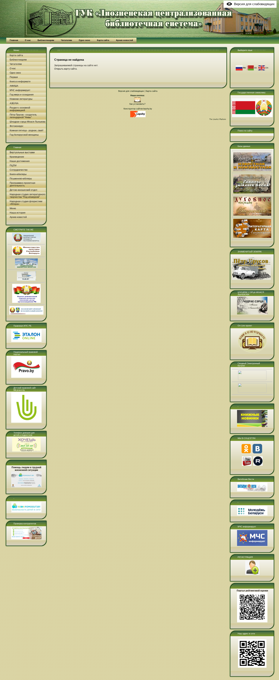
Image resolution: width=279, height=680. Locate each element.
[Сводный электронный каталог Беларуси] (252, 379)
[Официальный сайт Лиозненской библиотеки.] (137, 102)
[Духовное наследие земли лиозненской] (252, 215)
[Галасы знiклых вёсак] (252, 192)
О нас (13, 68)
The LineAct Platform (217, 119)
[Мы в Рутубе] (258, 465)
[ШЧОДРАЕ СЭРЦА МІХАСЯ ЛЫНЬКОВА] (252, 313)
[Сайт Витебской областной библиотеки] (26, 280)
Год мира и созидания (22, 94)
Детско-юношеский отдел (23, 190)
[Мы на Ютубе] (246, 465)
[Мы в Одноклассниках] (246, 452)
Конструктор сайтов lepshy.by (138, 109)
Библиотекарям (18, 59)
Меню (16, 50)
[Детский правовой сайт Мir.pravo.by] (26, 422)
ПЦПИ (13, 165)
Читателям (16, 64)
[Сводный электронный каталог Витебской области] (252, 392)
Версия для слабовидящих (131, 91)
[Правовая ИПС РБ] (26, 341)
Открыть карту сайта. (65, 69)
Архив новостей (18, 217)
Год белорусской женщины (24, 134)
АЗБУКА (14, 103)
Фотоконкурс (16, 126)
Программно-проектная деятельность (22, 184)
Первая (14, 77)
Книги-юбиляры (18, 174)
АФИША (14, 86)
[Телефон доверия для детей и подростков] (26, 450)
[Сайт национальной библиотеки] (26, 267)
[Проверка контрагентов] (26, 538)
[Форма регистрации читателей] (252, 574)
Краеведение (17, 156)
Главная (17, 147)
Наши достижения (20, 161)
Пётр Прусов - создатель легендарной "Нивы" (23, 116)
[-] (26, 511)
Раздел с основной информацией (20, 109)
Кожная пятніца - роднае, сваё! (26, 130)
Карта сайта (16, 55)
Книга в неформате (20, 81)
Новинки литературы (21, 99)
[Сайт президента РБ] (26, 241)
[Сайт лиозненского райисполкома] (26, 314)
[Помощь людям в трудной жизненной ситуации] (26, 486)
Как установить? (137, 104)
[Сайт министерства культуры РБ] (26, 254)
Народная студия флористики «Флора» (26, 202)
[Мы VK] (257, 452)
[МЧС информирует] (252, 545)
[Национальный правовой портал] (26, 377)
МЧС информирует (20, 90)
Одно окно (15, 72)
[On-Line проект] (252, 352)
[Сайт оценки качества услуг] (26, 302)
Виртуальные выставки (22, 152)
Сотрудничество (19, 170)
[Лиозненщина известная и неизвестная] (252, 170)
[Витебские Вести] (252, 490)
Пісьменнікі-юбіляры (21, 178)
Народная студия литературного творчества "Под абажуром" (27, 195)
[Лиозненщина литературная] (252, 237)
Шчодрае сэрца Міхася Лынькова (27, 121)
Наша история (17, 212)
